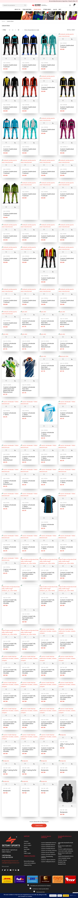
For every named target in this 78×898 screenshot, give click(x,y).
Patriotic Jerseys (62, 860)
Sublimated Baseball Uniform (65, 856)
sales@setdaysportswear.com (10, 863)
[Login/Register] (70, 5)
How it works (27, 843)
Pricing (25, 847)
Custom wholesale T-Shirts (9, 414)
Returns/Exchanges (29, 861)
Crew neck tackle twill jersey (65, 851)
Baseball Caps (62, 862)
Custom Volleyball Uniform (48, 861)
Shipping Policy (28, 865)
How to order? (27, 845)
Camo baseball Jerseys (64, 858)
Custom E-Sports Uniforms (48, 859)
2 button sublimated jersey (65, 849)
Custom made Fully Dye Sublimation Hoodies (28, 574)
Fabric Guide (27, 853)
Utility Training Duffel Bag (67, 745)
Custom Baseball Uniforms (48, 844)
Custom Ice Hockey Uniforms (49, 850)
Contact (26, 841)
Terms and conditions (30, 863)
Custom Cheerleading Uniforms (47, 857)
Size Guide (26, 849)
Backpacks (45, 770)
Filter (4, 30)
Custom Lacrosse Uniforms (48, 854)
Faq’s (25, 851)
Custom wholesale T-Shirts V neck (66, 457)
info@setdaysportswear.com (10, 861)
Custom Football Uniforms (48, 848)
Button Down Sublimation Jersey (65, 846)
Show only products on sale (31, 30)
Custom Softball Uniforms (48, 846)
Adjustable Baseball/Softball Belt (65, 843)
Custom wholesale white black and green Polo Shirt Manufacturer (9, 389)
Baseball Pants (62, 864)
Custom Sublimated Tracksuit (10, 66)
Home (3, 21)
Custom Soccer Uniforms (48, 852)
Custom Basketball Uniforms (48, 842)
